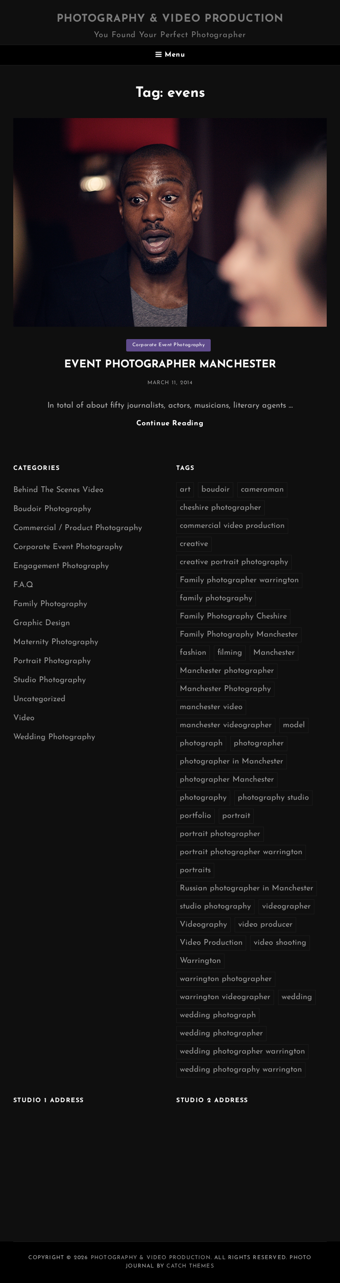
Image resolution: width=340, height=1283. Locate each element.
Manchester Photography (225, 689)
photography (203, 798)
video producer (265, 925)
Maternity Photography (55, 642)
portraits (195, 870)
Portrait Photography (52, 661)
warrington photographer (226, 979)
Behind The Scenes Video (58, 490)
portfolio (195, 816)
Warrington (200, 961)
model (294, 725)
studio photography (215, 907)
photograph (201, 744)
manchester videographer (226, 725)
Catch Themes (190, 1266)
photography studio (273, 798)
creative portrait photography (234, 562)
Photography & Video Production (170, 19)
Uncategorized (39, 699)
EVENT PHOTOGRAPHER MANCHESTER (170, 364)
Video (24, 718)
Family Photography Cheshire (233, 617)
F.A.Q (23, 585)
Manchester (274, 653)
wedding (297, 997)
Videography (203, 925)
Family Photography (50, 604)
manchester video (211, 707)
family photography (216, 599)
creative (194, 544)
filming (229, 653)
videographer (286, 907)
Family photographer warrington (239, 580)
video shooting (280, 943)
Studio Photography (49, 680)
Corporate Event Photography (168, 345)
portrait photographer (220, 834)
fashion (193, 653)
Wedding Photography (54, 737)
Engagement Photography (61, 566)
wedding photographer (221, 1034)
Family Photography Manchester (239, 635)
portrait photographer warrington (241, 852)
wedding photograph (218, 1016)
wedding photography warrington (241, 1070)
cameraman (262, 490)
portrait (236, 816)
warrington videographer (225, 997)
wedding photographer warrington (242, 1052)
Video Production (211, 943)
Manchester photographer (227, 671)
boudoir (215, 490)
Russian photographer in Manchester (246, 889)
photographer (259, 744)
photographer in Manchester (231, 762)
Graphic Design (41, 623)
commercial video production (232, 526)
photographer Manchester (227, 780)
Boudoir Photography (52, 509)
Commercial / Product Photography (77, 528)
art (185, 490)
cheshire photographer (220, 508)
